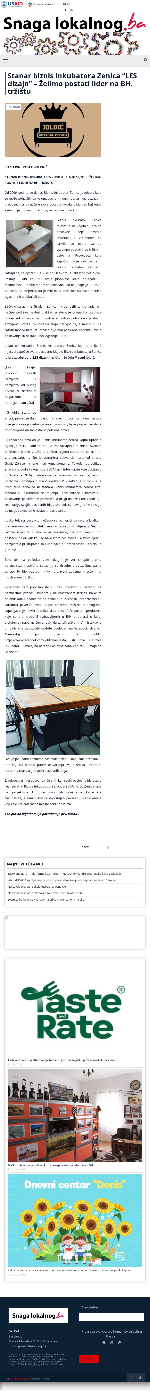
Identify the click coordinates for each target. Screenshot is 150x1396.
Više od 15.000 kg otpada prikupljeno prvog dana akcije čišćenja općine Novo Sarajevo (62, 880)
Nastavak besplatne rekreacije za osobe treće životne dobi (45, 893)
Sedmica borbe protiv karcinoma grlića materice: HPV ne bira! (46, 899)
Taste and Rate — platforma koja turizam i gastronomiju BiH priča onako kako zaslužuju (64, 873)
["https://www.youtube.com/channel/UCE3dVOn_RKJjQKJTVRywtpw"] (140, 1377)
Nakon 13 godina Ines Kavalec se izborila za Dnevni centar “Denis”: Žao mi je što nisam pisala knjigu (69, 1270)
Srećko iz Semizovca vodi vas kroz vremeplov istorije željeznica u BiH (50, 1165)
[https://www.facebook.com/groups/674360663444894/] (131, 1377)
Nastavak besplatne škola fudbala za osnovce (37, 886)
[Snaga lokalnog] (75, 20)
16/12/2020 (13, 107)
